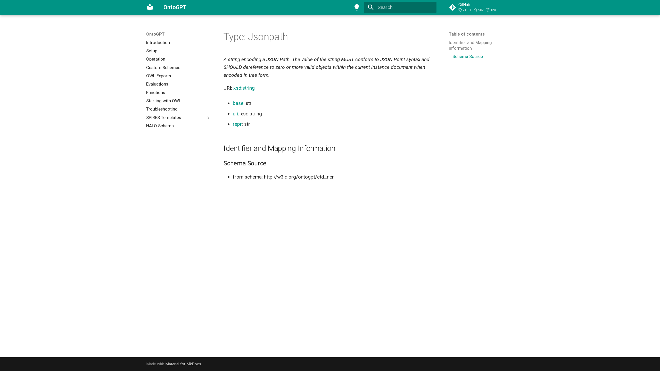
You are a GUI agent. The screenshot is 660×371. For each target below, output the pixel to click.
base (238, 103)
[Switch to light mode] (356, 7)
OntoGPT (155, 34)
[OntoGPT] (150, 7)
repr (237, 124)
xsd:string (244, 88)
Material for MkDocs (183, 364)
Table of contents (467, 34)
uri (235, 114)
